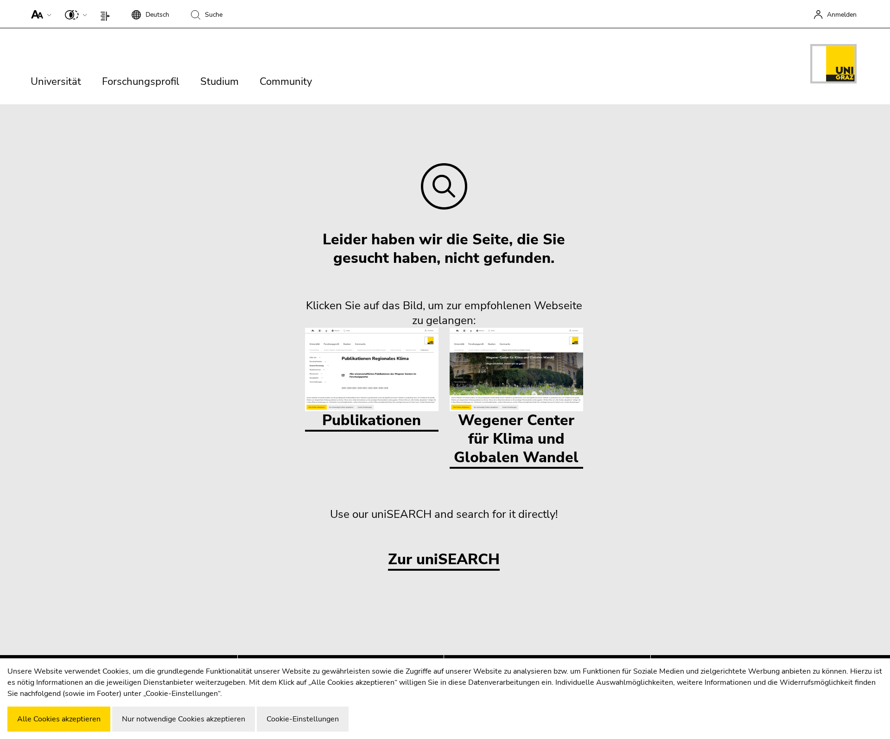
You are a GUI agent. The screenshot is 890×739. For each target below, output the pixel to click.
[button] (39, 14)
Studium (219, 82)
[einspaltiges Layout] (107, 14)
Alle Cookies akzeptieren (59, 719)
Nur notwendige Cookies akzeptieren (183, 719)
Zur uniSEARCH (444, 559)
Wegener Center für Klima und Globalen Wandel (516, 438)
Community (286, 82)
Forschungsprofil (140, 82)
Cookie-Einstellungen (303, 719)
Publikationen (371, 420)
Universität (56, 82)
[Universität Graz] (833, 65)
